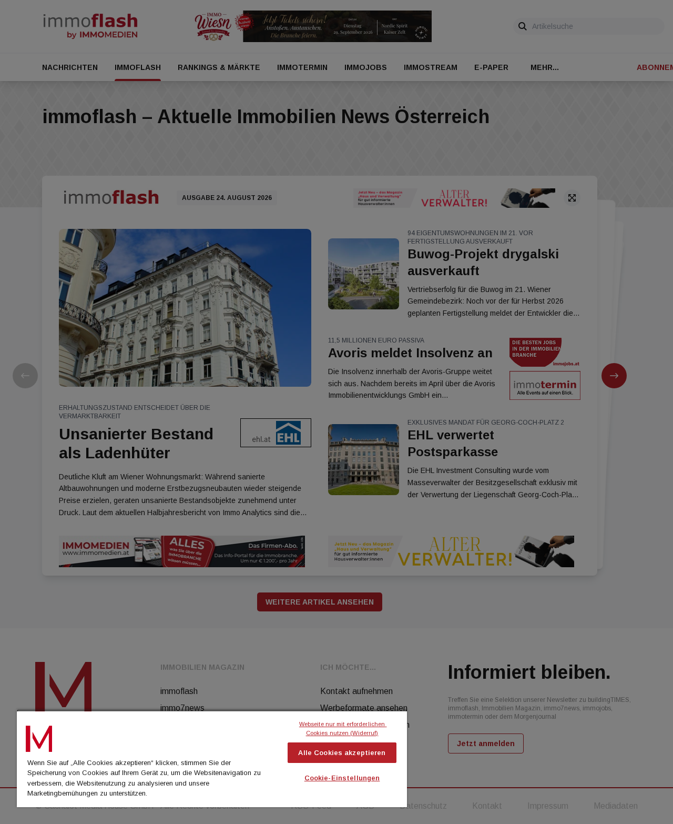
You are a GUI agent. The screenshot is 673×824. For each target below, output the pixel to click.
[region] (212, 758)
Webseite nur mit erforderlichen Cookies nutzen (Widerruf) (343, 728)
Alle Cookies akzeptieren (341, 753)
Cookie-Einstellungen (342, 778)
